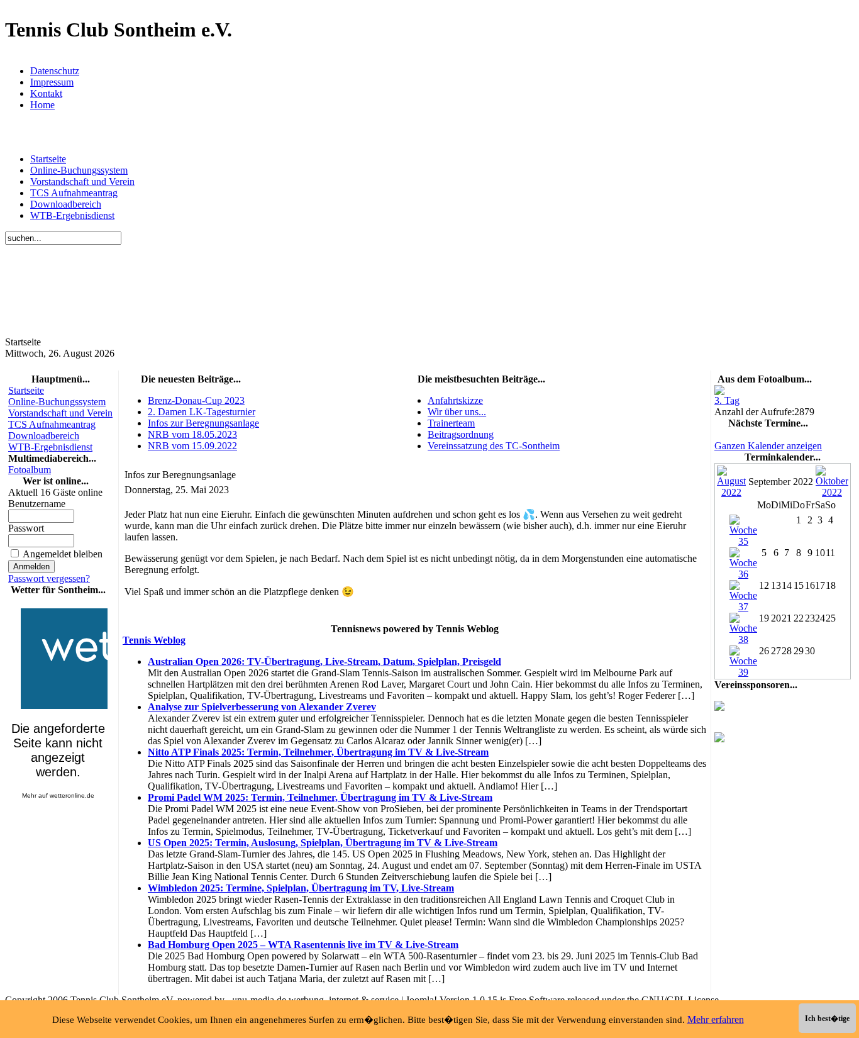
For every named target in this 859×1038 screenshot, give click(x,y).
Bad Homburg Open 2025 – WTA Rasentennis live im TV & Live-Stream (303, 944)
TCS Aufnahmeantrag (74, 192)
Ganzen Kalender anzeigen (768, 445)
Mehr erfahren (715, 1019)
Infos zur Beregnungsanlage (203, 423)
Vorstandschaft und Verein (82, 181)
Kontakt (46, 93)
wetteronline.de (72, 795)
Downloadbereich (65, 204)
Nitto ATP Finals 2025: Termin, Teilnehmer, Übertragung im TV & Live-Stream (318, 752)
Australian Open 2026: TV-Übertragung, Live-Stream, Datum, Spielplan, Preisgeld (324, 661)
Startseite (48, 158)
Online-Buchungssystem (79, 170)
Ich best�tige (827, 1018)
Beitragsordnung (461, 434)
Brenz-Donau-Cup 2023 (196, 400)
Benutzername (36, 503)
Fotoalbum (29, 469)
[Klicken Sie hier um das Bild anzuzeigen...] (719, 391)
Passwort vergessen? (49, 578)
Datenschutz (54, 70)
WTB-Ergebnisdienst (72, 215)
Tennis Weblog (154, 640)
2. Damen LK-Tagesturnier (201, 411)
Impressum (52, 82)
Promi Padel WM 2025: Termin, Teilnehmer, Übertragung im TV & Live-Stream (320, 797)
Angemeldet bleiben (63, 554)
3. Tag (727, 400)
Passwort (26, 528)
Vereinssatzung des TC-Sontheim (494, 445)
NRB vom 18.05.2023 (192, 434)
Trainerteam (451, 423)
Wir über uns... (457, 411)
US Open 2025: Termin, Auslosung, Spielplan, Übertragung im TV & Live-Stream (322, 842)
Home (42, 104)
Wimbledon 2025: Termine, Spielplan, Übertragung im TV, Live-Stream (301, 888)
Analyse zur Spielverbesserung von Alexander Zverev (262, 706)
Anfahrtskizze (455, 400)
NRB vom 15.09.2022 (192, 445)
